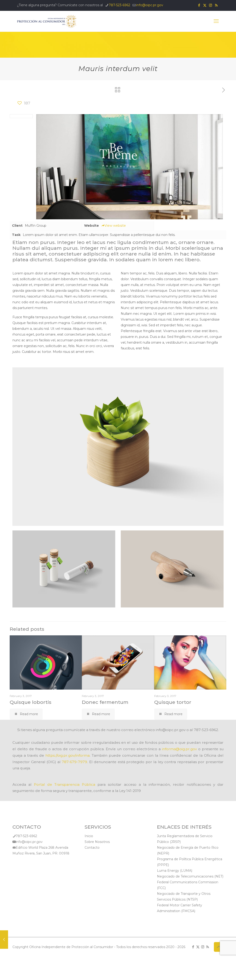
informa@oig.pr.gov (179, 749)
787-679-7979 (74, 762)
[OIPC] (47, 21)
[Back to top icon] (219, 947)
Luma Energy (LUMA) (174, 871)
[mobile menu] (216, 21)
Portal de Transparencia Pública (64, 784)
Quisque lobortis (30, 702)
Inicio (89, 836)
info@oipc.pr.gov (149, 5)
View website (115, 225)
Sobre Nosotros (97, 842)
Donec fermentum (105, 702)
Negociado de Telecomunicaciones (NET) (190, 876)
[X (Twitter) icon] (204, 5)
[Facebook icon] (199, 5)
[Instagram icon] (210, 5)
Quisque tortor (172, 702)
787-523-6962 (119, 5)
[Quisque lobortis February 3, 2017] (4, 939)
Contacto (92, 847)
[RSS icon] (216, 5)
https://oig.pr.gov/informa (67, 755)
